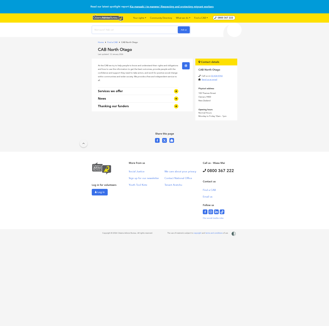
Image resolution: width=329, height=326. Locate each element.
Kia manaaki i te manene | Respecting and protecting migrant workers (172, 6)
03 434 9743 (217, 76)
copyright (198, 233)
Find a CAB (112, 42)
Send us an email (209, 79)
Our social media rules (213, 218)
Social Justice (136, 171)
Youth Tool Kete (138, 185)
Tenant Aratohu (173, 185)
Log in (101, 192)
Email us (207, 196)
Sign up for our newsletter (144, 178)
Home (101, 42)
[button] (139, 18)
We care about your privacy (180, 171)
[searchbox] (135, 29)
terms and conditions (214, 233)
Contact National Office (178, 178)
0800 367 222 (220, 171)
